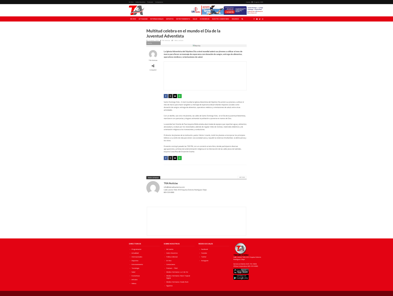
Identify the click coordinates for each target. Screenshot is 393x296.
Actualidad (143, 19)
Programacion (136, 249)
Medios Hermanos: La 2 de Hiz (177, 272)
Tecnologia (135, 268)
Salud (195, 19)
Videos (134, 283)
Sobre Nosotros (140, 2)
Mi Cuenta (169, 249)
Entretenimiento (183, 19)
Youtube (204, 253)
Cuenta (248, 2)
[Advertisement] (205, 76)
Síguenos (235, 19)
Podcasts (150, 2)
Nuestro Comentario (220, 19)
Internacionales (156, 19)
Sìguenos (169, 286)
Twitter (203, 257)
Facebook (204, 249)
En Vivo (131, 2)
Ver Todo (242, 177)
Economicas (204, 19)
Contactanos (159, 2)
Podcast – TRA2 (172, 268)
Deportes (169, 19)
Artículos (135, 279)
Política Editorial (171, 257)
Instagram (204, 261)
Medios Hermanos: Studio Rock (177, 282)
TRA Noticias (165, 40)
